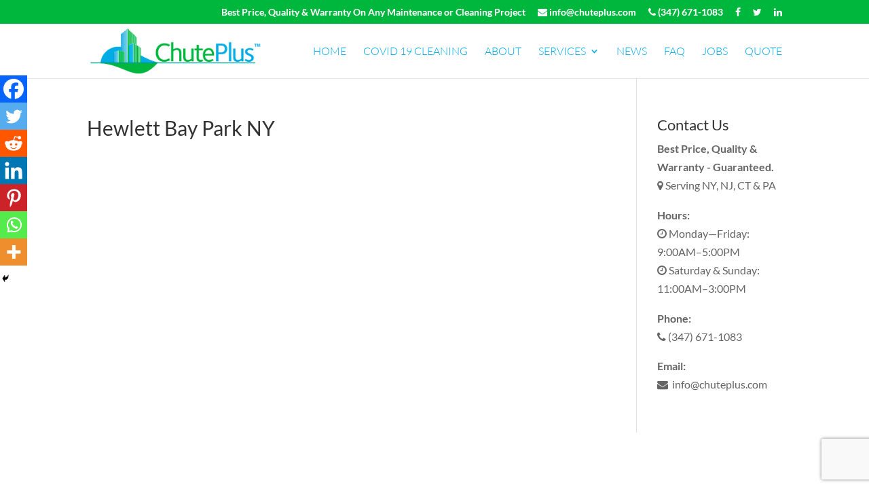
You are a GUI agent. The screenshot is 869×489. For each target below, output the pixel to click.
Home (329, 52)
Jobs (715, 52)
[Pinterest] (13, 197)
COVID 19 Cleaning (415, 52)
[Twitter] (13, 116)
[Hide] (5, 278)
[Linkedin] (13, 170)
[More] (13, 252)
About (503, 52)
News (631, 52)
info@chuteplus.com (591, 12)
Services (562, 52)
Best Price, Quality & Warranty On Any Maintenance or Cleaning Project (373, 12)
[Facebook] (13, 89)
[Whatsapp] (13, 224)
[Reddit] (13, 143)
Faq (674, 52)
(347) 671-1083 (689, 12)
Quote (763, 52)
